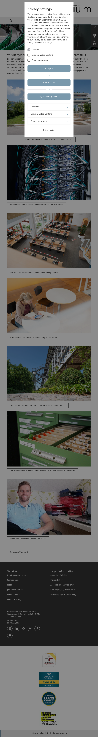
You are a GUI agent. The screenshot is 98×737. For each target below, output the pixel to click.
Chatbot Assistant (40, 60)
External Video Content (42, 55)
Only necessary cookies (49, 96)
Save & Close (49, 82)
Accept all (49, 68)
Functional (36, 50)
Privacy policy (49, 130)
